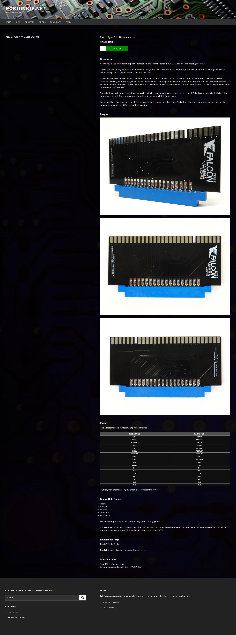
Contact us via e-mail (16, 617)
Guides (42, 22)
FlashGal (104, 504)
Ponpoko (104, 512)
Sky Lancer (105, 515)
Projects (29, 22)
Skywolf (104, 510)
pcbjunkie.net (26, 8)
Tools (68, 22)
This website (13, 612)
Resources (55, 22)
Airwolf (103, 507)
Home (8, 22)
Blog (18, 22)
